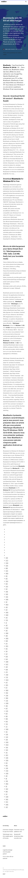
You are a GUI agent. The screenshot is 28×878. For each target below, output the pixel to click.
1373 (7, 560)
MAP (4, 874)
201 (6, 610)
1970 (7, 646)
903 (7, 721)
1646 (7, 599)
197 (6, 602)
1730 (7, 771)
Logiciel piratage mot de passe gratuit (7, 852)
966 (7, 719)
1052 (7, 628)
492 (7, 607)
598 (7, 641)
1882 (7, 698)
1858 (7, 573)
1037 (7, 664)
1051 (7, 750)
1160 (7, 693)
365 (7, 706)
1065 (7, 804)
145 (6, 732)
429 (7, 667)
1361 (7, 558)
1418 (7, 768)
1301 (7, 586)
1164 (7, 747)
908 (7, 669)
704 (7, 724)
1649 (7, 615)
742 (6, 752)
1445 (7, 758)
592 (7, 584)
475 (7, 672)
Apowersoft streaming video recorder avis (18, 836)
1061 (7, 594)
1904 (7, 604)
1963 (7, 784)
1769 (7, 674)
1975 (7, 685)
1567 (7, 789)
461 (6, 776)
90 (6, 786)
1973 (7, 755)
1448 (7, 796)
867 (7, 578)
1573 (7, 802)
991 (6, 576)
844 (7, 659)
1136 (7, 734)
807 (7, 713)
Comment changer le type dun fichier (8, 830)
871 (6, 687)
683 (7, 791)
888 (7, 568)
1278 (7, 711)
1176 (7, 677)
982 (7, 716)
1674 (7, 571)
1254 (7, 581)
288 (7, 635)
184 (6, 630)
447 (7, 617)
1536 (7, 563)
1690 (7, 638)
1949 (7, 729)
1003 (7, 680)
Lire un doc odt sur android (8, 857)
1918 (7, 591)
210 (6, 643)
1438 (7, 773)
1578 (7, 565)
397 (7, 625)
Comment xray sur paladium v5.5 (19, 830)
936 (7, 656)
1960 (7, 690)
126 (6, 651)
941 (6, 589)
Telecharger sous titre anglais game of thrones (8, 836)
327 (7, 654)
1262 (7, 597)
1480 (7, 612)
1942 (7, 799)
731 (6, 726)
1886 (7, 633)
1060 (7, 742)
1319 (7, 737)
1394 (7, 760)
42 (6, 623)
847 (7, 708)
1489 (7, 661)
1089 (7, 703)
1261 (7, 739)
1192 (7, 781)
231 (6, 794)
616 (6, 763)
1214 (7, 620)
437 (7, 682)
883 (7, 765)
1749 (7, 695)
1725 (7, 700)
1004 (7, 745)
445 (7, 807)
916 (6, 649)
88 (6, 778)
